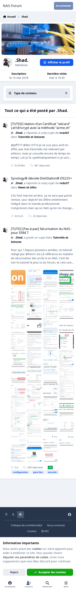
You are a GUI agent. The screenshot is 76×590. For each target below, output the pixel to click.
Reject (14, 572)
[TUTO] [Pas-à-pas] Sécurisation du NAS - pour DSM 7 (41, 230)
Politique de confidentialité (26, 525)
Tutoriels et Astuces (31, 137)
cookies (37, 549)
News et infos (27, 187)
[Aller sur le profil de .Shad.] (5, 125)
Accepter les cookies (52, 572)
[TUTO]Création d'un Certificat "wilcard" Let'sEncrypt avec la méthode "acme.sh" (41, 126)
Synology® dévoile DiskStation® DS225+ (41, 178)
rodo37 (64, 183)
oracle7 (64, 133)
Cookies (31, 531)
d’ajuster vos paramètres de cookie (25, 557)
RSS (46, 531)
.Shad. (19, 133)
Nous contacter (56, 525)
